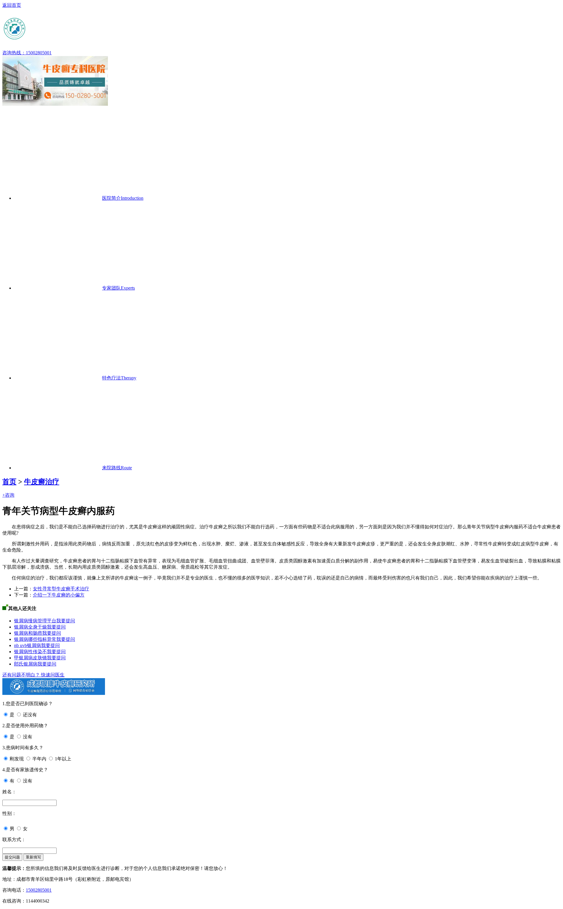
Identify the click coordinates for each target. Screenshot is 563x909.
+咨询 (8, 495)
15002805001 (39, 890)
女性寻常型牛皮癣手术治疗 (61, 588)
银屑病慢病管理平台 (35, 620)
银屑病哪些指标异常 (35, 639)
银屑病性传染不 (30, 651)
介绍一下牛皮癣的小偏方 (58, 594)
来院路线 (117, 467)
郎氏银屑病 (26, 663)
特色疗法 (119, 377)
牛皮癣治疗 (41, 481)
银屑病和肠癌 (28, 633)
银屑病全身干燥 (30, 626)
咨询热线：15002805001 (27, 52)
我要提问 (65, 620)
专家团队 (118, 287)
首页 (9, 481)
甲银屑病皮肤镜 (30, 657)
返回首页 (11, 5)
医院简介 (122, 198)
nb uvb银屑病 (27, 645)
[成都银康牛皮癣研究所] (59, 38)
